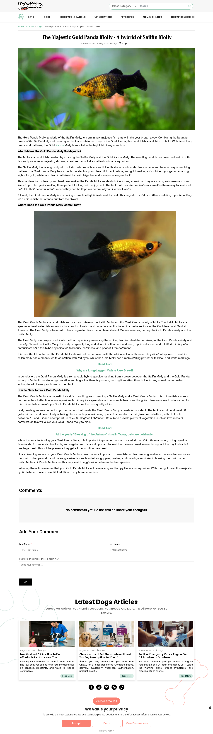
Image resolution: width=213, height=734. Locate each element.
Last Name (114, 544)
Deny (106, 723)
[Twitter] (106, 687)
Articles (30, 26)
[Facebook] (91, 687)
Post (26, 582)
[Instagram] (99, 687)
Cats (31, 16)
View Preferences (137, 723)
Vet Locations (103, 16)
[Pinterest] (114, 687)
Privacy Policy (106, 730)
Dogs (47, 16)
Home (21, 26)
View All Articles (105, 701)
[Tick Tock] (121, 687)
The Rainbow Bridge (182, 16)
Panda (60, 145)
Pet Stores (127, 16)
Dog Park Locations (73, 16)
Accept (76, 723)
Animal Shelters (152, 16)
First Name (25, 544)
